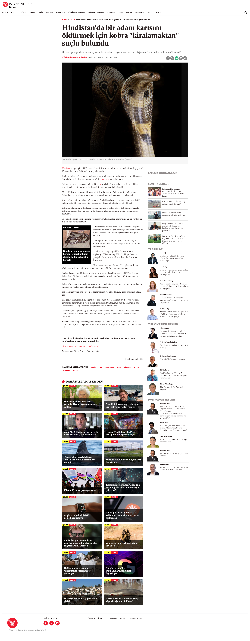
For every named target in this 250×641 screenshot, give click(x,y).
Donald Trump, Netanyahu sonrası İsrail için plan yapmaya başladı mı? (174, 300)
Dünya (24, 13)
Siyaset (14, 13)
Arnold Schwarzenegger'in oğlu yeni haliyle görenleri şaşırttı (122, 405)
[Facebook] (45, 623)
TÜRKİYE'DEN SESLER (76, 13)
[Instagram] (57, 623)
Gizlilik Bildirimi (137, 619)
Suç (100, 367)
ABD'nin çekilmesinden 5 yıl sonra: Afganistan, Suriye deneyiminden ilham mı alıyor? (173, 428)
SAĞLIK (129, 13)
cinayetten (105, 179)
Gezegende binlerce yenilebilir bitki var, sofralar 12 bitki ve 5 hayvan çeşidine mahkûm (173, 333)
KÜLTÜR (49, 13)
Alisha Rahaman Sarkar (75, 57)
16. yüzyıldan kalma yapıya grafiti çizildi (81, 600)
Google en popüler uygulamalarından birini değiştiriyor (118, 571)
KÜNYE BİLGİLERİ (94, 619)
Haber (5, 13)
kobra (76, 371)
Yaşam (33, 13)
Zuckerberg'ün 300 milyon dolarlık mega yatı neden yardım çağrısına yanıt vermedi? (80, 543)
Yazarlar (60, 13)
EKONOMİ (111, 13)
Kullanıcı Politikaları (116, 619)
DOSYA (150, 13)
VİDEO (158, 13)
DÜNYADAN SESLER (96, 13)
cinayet (127, 367)
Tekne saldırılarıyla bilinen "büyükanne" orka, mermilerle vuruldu (79, 460)
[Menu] (245, 5)
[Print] (185, 58)
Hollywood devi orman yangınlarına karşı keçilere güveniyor (78, 571)
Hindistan (66, 168)
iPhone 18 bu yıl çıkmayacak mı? (80, 490)
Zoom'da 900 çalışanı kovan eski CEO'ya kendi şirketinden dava (81, 433)
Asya (119, 367)
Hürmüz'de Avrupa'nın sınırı (172, 359)
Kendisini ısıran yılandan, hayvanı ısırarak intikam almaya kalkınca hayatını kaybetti (76, 255)
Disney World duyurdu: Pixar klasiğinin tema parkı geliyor (121, 433)
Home (64, 20)
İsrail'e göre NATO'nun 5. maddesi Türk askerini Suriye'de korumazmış (173, 375)
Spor (121, 13)
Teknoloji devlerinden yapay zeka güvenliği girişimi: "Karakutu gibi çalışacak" (123, 488)
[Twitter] (51, 623)
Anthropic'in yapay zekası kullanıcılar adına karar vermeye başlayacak (122, 515)
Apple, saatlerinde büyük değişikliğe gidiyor (77, 516)
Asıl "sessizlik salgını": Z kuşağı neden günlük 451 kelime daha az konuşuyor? (174, 286)
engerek (66, 371)
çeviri (93, 367)
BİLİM (41, 13)
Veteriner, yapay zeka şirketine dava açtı (121, 544)
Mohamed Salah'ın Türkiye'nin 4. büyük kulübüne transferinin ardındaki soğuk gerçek (174, 314)
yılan (98, 184)
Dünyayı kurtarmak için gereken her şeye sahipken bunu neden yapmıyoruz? (174, 272)
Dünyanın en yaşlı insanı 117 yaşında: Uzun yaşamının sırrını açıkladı (80, 404)
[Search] (246, 12)
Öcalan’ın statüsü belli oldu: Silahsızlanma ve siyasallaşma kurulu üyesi (172, 258)
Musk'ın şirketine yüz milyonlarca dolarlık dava (123, 461)
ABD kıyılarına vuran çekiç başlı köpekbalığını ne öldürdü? (122, 600)
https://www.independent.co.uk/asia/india (81, 346)
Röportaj (139, 13)
